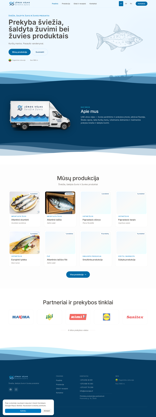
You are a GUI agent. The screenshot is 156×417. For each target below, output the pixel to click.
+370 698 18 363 (86, 384)
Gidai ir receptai (80, 4)
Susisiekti (40, 52)
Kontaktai (93, 4)
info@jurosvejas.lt (86, 391)
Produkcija (66, 4)
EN (126, 3)
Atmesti (47, 411)
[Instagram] (16, 389)
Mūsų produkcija (19, 52)
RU (131, 3)
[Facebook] (11, 389)
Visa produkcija (76, 274)
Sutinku (23, 411)
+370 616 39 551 (86, 380)
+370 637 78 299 (86, 387)
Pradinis (55, 4)
